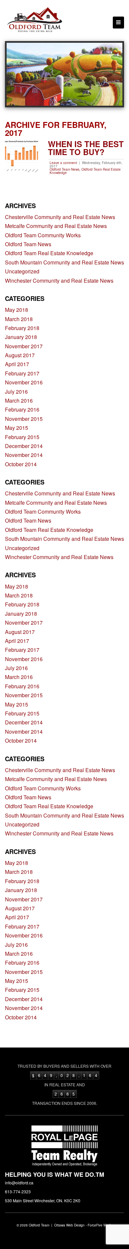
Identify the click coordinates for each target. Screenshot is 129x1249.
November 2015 (24, 419)
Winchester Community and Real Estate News (59, 280)
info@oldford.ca (19, 1182)
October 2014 (21, 464)
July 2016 (16, 391)
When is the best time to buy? (86, 147)
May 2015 (16, 427)
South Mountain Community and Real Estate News (64, 262)
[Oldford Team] (34, 20)
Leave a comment (63, 162)
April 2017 (17, 364)
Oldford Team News (64, 169)
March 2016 (19, 400)
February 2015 (22, 437)
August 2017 (20, 355)
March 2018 (19, 319)
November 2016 (24, 382)
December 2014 (24, 446)
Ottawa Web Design (69, 1225)
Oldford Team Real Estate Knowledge (85, 171)
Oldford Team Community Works (43, 235)
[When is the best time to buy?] (21, 156)
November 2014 (24, 455)
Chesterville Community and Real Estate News (60, 217)
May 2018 (16, 309)
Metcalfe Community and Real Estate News (56, 226)
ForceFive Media (100, 1225)
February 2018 (22, 328)
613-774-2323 (18, 1191)
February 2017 (22, 373)
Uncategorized (22, 271)
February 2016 (22, 409)
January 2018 (21, 337)
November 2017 (24, 346)
